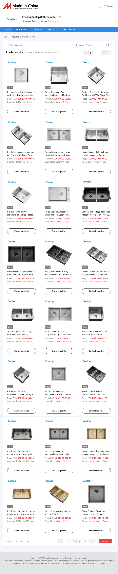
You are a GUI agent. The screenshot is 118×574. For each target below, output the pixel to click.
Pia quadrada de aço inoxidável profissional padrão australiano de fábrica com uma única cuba (21, 95)
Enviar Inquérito (21, 111)
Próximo (104, 541)
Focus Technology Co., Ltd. (54, 558)
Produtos (23, 29)
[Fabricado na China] (21, 5)
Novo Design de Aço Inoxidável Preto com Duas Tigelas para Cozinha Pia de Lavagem (20, 274)
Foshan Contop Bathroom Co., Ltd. (42, 17)
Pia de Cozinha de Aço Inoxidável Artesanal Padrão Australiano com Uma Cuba (57, 95)
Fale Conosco (69, 29)
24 (15, 541)
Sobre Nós (38, 29)
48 (28, 541)
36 (22, 541)
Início (8, 29)
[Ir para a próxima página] (109, 52)
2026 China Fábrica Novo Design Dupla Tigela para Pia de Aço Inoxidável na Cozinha (59, 334)
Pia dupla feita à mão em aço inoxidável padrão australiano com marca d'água (58, 155)
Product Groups (15, 45)
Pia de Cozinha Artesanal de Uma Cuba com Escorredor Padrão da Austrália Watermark (59, 214)
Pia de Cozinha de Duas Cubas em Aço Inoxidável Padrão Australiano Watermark (95, 155)
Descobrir (52, 29)
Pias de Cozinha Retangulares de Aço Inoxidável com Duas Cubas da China (95, 274)
